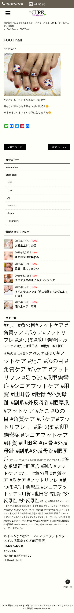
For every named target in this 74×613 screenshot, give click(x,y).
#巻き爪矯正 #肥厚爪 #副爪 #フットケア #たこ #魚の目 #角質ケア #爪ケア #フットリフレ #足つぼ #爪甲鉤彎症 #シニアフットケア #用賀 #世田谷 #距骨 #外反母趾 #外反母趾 (36, 480)
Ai (8, 197)
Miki (9, 182)
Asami (10, 213)
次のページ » (59, 147)
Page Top (67, 586)
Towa (10, 190)
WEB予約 (39, 4)
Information (12, 167)
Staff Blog (11, 29)
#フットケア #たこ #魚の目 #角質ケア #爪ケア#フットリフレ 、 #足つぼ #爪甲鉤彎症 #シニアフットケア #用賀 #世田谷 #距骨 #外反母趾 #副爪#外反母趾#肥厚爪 (37, 435)
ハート (17, 524)
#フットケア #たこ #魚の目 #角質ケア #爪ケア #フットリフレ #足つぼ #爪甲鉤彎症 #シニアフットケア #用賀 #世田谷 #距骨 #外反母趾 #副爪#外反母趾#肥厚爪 (36, 377)
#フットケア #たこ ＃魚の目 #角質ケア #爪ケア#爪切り (35, 460)
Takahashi (13, 220)
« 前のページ (14, 147)
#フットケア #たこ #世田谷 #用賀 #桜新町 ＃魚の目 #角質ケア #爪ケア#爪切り (35, 347)
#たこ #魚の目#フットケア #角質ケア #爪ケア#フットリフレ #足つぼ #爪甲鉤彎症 (36, 332)
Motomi (11, 205)
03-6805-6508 (14, 4)
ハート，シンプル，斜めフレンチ (36, 524)
